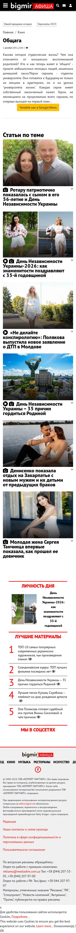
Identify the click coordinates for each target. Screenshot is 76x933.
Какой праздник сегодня (18, 24)
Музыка (24, 762)
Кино (21, 32)
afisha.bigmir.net (27, 803)
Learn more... (44, 926)
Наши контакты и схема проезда (25, 829)
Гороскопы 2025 (47, 24)
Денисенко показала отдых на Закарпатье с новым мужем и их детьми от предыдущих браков (33, 477)
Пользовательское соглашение (24, 850)
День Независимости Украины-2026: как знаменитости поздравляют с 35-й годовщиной (33, 268)
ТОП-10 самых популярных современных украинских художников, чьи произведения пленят (40, 653)
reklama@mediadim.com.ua (21, 871)
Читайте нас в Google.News (38, 107)
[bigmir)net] (22, 5)
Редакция (9, 821)
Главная (8, 32)
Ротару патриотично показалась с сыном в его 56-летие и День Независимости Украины (31, 197)
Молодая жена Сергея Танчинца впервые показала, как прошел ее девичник (31, 549)
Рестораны (42, 762)
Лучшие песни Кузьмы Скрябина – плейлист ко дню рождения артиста (42, 695)
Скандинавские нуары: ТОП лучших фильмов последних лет (42, 669)
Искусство (61, 762)
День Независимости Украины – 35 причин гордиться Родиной (32, 408)
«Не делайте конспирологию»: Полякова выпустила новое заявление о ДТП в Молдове (34, 339)
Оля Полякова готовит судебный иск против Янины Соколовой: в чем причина (40, 713)
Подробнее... (20, 917)
